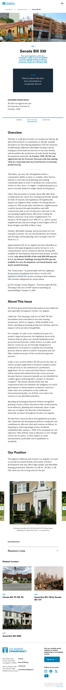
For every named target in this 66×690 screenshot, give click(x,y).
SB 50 (22, 139)
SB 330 (44, 142)
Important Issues (22, 9)
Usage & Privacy (59, 686)
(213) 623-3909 (10, 669)
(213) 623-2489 (11, 666)
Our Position (46, 120)
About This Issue (32, 120)
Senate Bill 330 (36, 9)
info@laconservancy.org (10, 671)
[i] (20, 164)
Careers (20, 659)
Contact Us (21, 666)
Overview (19, 120)
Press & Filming (23, 662)
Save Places (9, 9)
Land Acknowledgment (25, 669)
